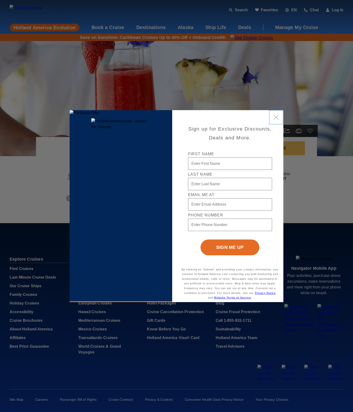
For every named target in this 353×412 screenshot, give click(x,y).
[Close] (276, 117)
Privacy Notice (265, 293)
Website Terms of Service (232, 297)
